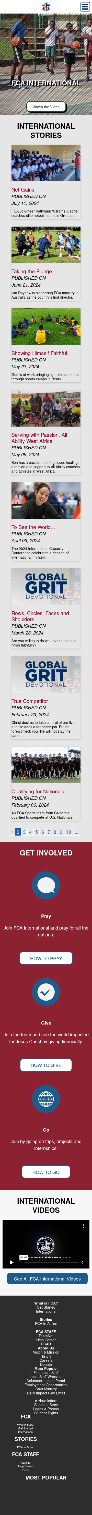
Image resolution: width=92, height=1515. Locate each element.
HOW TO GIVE (46, 1065)
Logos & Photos (46, 1408)
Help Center (46, 1339)
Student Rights (46, 1412)
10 (68, 831)
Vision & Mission (46, 1352)
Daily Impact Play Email (46, 1392)
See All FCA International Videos (47, 1278)
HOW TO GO (46, 1172)
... (76, 831)
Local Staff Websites (46, 1376)
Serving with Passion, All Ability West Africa (39, 437)
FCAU (46, 1343)
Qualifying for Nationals (38, 791)
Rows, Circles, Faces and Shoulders (40, 616)
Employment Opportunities (46, 1384)
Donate (46, 1364)
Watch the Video (46, 106)
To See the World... (33, 527)
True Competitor (30, 700)
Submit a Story (46, 1404)
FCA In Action (46, 1323)
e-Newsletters (46, 1400)
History (46, 1356)
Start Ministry (46, 1388)
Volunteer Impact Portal (46, 1380)
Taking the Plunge (32, 271)
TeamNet (25, 1462)
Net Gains (23, 189)
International (46, 1311)
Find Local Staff (46, 1372)
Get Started (46, 1307)
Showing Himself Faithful (39, 353)
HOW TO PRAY (46, 958)
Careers (46, 1360)
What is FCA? (25, 1425)
